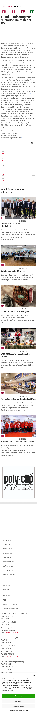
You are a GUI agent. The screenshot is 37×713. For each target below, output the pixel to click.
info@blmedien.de (12, 632)
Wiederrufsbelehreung (10, 604)
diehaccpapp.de (8, 562)
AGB (4, 600)
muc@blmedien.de (12, 656)
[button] (34, 675)
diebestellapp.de (8, 570)
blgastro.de (6, 544)
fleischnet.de (7, 557)
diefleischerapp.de (9, 566)
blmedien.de (7, 540)
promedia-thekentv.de (10, 575)
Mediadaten (7, 585)
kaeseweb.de (7, 553)
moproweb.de (7, 549)
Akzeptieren (18, 696)
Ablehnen (18, 701)
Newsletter (6, 589)
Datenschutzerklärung (16, 710)
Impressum (25, 710)
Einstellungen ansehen (18, 706)
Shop (4, 581)
